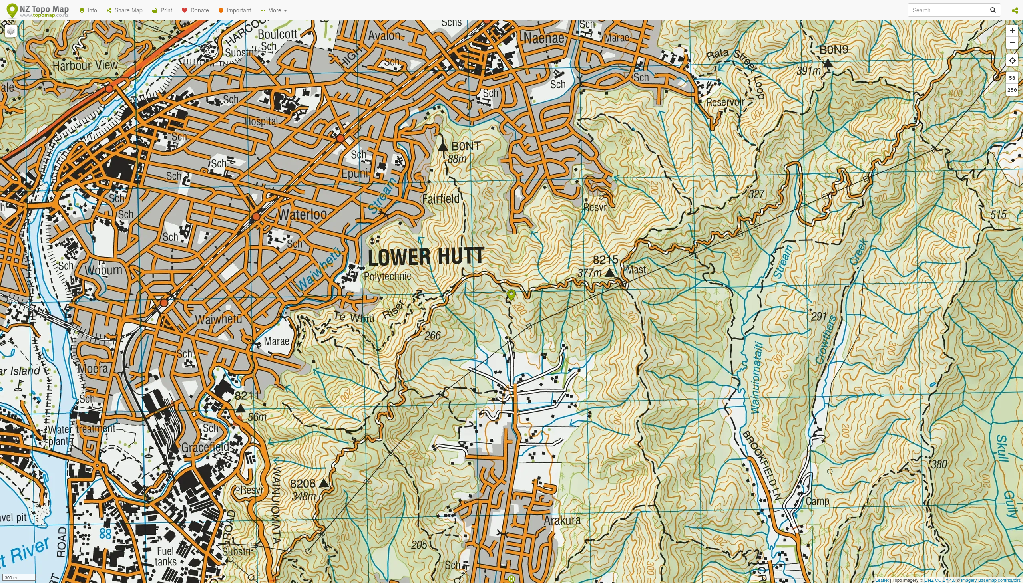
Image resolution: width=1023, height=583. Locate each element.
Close (672, 163)
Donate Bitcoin (369, 133)
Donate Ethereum (428, 133)
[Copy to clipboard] (535, 103)
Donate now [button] (369, 103)
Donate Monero (488, 133)
